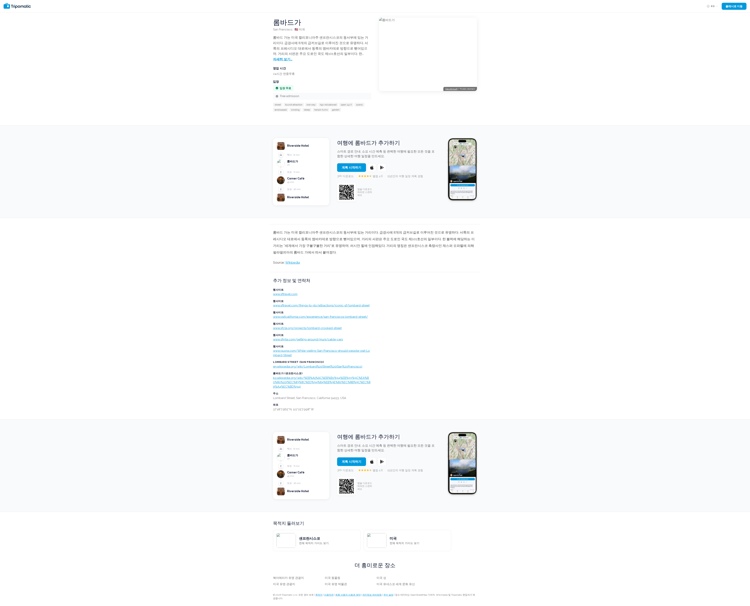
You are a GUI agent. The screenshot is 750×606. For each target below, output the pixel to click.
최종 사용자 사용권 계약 (348, 595)
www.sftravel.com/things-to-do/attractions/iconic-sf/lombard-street (321, 305)
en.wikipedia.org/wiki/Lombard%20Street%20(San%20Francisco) (317, 366)
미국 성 (381, 578)
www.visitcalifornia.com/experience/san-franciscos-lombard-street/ (320, 317)
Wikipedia (292, 262)
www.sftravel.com (285, 294)
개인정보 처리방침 (372, 595)
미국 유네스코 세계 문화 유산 (396, 584)
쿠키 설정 (388, 595)
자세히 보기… (282, 59)
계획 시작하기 (351, 167)
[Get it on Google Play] (382, 167)
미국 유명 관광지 (284, 584)
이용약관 (329, 595)
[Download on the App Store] (372, 167)
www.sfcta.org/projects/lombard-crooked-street (307, 328)
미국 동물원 (332, 578)
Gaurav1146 (451, 88)
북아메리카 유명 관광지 (288, 578)
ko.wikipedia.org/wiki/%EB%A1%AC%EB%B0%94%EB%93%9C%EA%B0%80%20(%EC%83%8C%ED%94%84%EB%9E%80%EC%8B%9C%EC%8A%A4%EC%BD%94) (322, 382)
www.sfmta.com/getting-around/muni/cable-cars (308, 339)
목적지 (318, 595)
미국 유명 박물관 (336, 584)
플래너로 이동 (734, 6)
